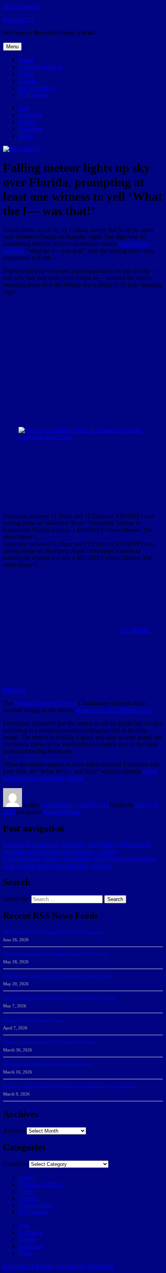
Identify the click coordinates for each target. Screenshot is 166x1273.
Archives (14, 1130)
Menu (12, 46)
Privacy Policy (36, 88)
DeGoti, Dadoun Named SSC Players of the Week (49, 1042)
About (26, 74)
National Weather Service (45, 703)
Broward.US (18, 19)
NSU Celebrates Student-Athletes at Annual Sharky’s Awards (59, 998)
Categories (16, 1163)
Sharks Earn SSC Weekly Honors (34, 1020)
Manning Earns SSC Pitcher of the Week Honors (48, 1064)
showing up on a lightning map (113, 710)
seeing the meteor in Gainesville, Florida (80, 775)
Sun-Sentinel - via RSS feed (75, 805)
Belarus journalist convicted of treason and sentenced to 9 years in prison (69, 1086)
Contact (28, 81)
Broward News (61, 812)
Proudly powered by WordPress (74, 1266)
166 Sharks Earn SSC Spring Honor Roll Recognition (52, 932)
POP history (33, 95)
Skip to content (21, 6)
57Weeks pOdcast (41, 67)
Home (26, 60)
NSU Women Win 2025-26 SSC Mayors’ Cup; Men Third (56, 976)
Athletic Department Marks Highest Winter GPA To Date (55, 954)
